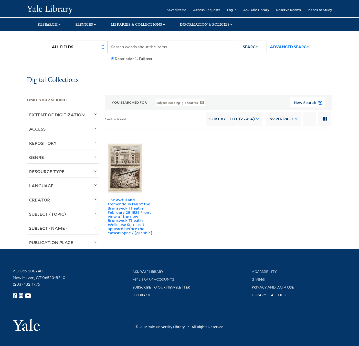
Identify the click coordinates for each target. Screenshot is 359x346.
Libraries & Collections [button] (136, 24)
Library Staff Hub (269, 295)
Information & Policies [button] (205, 24)
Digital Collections (53, 80)
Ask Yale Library (256, 9)
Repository (43, 143)
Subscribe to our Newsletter (161, 287)
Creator (39, 200)
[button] (250, 47)
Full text (145, 59)
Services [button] (84, 24)
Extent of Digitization (57, 115)
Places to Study (320, 9)
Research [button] (48, 24)
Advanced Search (290, 47)
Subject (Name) (48, 228)
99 (282, 119)
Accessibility (264, 272)
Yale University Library (50, 9)
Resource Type (46, 171)
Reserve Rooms (288, 9)
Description (124, 59)
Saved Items (176, 9)
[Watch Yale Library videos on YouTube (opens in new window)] (28, 295)
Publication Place (51, 242)
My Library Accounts (153, 279)
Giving (258, 279)
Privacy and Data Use (273, 287)
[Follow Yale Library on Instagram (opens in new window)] (21, 295)
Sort (232, 119)
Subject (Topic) (47, 214)
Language (41, 186)
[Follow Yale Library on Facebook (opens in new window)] (15, 295)
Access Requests (206, 9)
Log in (231, 9)
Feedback (141, 295)
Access (37, 129)
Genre (36, 157)
